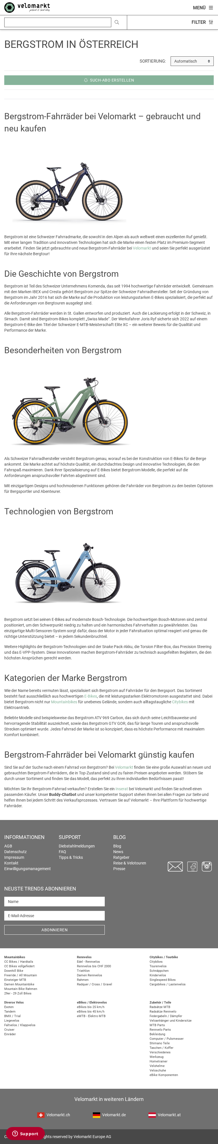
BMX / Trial (12, 1016)
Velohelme (157, 1066)
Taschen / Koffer (161, 1048)
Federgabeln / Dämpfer (166, 1016)
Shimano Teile (160, 1043)
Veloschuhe (158, 1070)
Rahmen (83, 980)
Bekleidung (157, 1034)
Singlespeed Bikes (163, 980)
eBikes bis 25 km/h (90, 1007)
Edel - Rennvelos (88, 962)
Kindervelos (158, 975)
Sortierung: (153, 61)
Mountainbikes (64, 702)
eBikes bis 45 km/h (90, 1011)
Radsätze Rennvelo (163, 1011)
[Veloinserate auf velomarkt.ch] (27, 7)
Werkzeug (157, 1057)
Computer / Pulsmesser (167, 1039)
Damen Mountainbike (19, 984)
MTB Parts (157, 1025)
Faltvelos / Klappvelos (19, 1025)
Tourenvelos (158, 966)
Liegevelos (11, 1020)
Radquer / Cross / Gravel (94, 984)
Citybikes (180, 702)
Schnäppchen (159, 971)
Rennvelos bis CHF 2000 (94, 966)
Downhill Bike (13, 971)
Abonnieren (54, 930)
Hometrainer (158, 1061)
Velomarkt (142, 248)
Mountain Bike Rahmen (20, 989)
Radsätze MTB (160, 1007)
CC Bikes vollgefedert (19, 966)
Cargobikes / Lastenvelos (168, 984)
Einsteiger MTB (15, 980)
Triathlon (83, 971)
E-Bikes (90, 696)
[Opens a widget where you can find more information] (25, 1134)
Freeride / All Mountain (20, 975)
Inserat (122, 789)
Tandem (10, 1011)
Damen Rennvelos (89, 975)
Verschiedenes (160, 1052)
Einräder (10, 1034)
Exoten (9, 1007)
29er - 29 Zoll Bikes (18, 993)
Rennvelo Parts (160, 1030)
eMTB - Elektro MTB (91, 1016)
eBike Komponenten (164, 1075)
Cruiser (9, 1030)
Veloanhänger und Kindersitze (171, 1020)
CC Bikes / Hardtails (18, 962)
